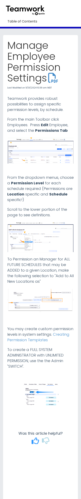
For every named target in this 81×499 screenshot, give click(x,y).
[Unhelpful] (45, 442)
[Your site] (28, 5)
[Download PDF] (53, 78)
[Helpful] (36, 442)
